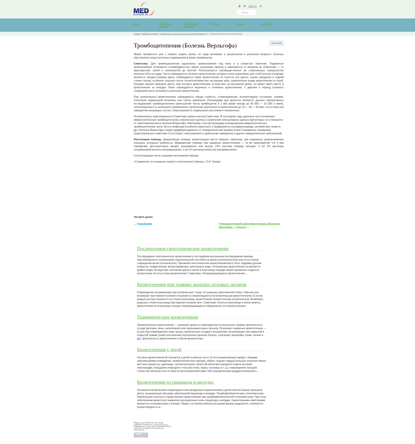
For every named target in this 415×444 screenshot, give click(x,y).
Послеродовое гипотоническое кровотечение (183, 248)
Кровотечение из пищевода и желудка (175, 382)
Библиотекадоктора (165, 25)
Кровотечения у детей (159, 349)
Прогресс (215, 24)
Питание (240, 24)
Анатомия (266, 24)
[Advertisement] (209, 188)
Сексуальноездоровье (191, 25)
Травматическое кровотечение (167, 317)
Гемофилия (144, 223)
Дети (136, 24)
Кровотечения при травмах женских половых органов (191, 284)
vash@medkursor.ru (160, 424)
